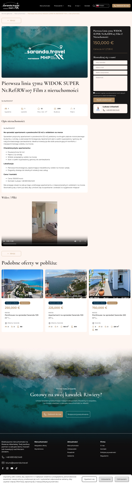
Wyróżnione (39, 449)
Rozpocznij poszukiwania (78, 414)
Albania (10, 323)
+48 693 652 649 (112, 110)
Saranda (16, 323)
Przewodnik (58, 6)
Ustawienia (105, 479)
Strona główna (7, 14)
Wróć (12, 20)
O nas (77, 6)
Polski (101, 6)
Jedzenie (70, 456)
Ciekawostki (71, 449)
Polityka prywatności (108, 452)
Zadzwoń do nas (123, 6)
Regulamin (104, 456)
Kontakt (87, 6)
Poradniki (70, 452)
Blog (69, 6)
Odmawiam (122, 479)
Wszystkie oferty (40, 446)
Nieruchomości (45, 6)
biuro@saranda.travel (17, 463)
